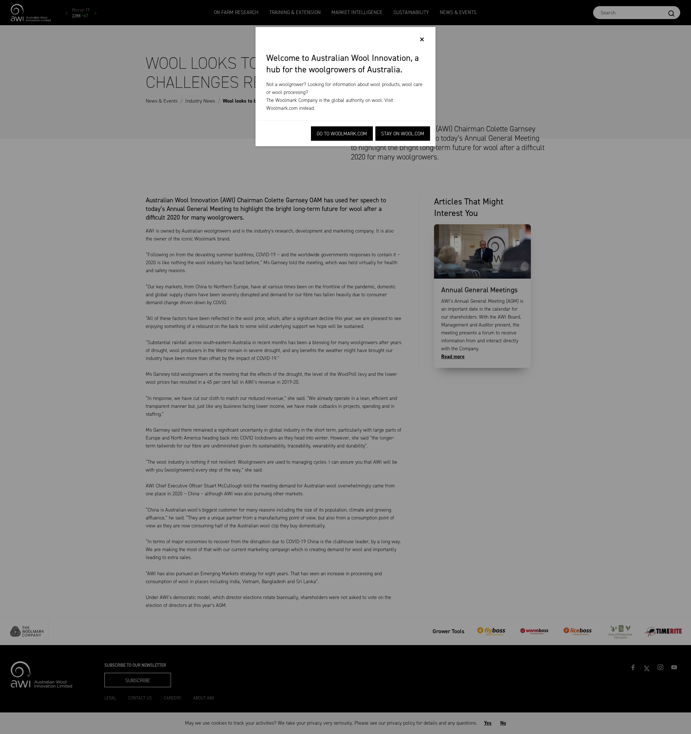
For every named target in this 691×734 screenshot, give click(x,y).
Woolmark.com (282, 108)
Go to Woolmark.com (342, 133)
